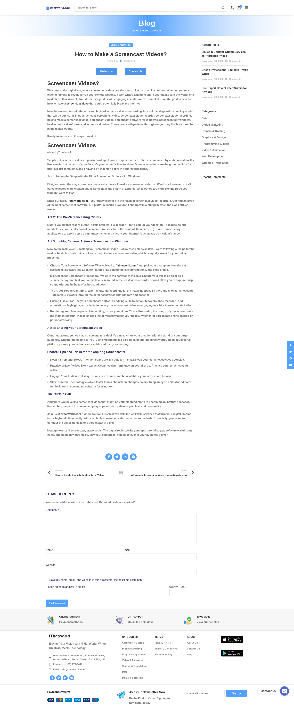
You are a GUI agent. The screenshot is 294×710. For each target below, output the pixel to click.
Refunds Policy (163, 654)
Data (205, 118)
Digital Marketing (212, 124)
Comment (52, 509)
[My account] (232, 7)
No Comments (233, 61)
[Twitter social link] (116, 456)
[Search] (223, 8)
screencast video (78, 103)
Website (50, 565)
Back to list (121, 472)
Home (136, 31)
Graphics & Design (214, 137)
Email (127, 550)
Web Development (213, 156)
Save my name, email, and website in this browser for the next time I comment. (96, 579)
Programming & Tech (215, 143)
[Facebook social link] (108, 456)
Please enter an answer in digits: (65, 586)
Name (50, 550)
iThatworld (59, 636)
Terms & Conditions (166, 648)
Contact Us (193, 648)
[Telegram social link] (133, 456)
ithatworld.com (78, 200)
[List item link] (82, 664)
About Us (192, 642)
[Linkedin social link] (125, 456)
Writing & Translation (215, 162)
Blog (189, 654)
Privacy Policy (163, 642)
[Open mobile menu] (246, 7)
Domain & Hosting (213, 131)
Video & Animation (151, 31)
